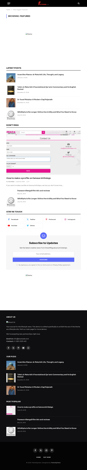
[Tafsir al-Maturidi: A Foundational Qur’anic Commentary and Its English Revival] (10, 90)
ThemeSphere (55, 463)
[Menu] (8, 3)
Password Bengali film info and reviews (33, 191)
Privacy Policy (57, 265)
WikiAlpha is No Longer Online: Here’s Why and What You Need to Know (46, 112)
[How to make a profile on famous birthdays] (43, 152)
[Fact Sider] (43, 3)
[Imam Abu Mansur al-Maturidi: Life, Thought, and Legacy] (10, 77)
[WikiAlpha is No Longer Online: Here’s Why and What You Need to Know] (10, 115)
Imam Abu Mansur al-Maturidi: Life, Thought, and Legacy (40, 75)
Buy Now (47, 457)
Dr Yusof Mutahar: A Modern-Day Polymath (35, 100)
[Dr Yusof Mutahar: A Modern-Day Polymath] (10, 102)
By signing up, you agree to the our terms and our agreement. (44, 265)
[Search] (78, 3)
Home (38, 457)
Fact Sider (11, 181)
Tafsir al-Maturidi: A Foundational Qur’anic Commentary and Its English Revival (46, 88)
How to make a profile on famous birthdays (28, 178)
